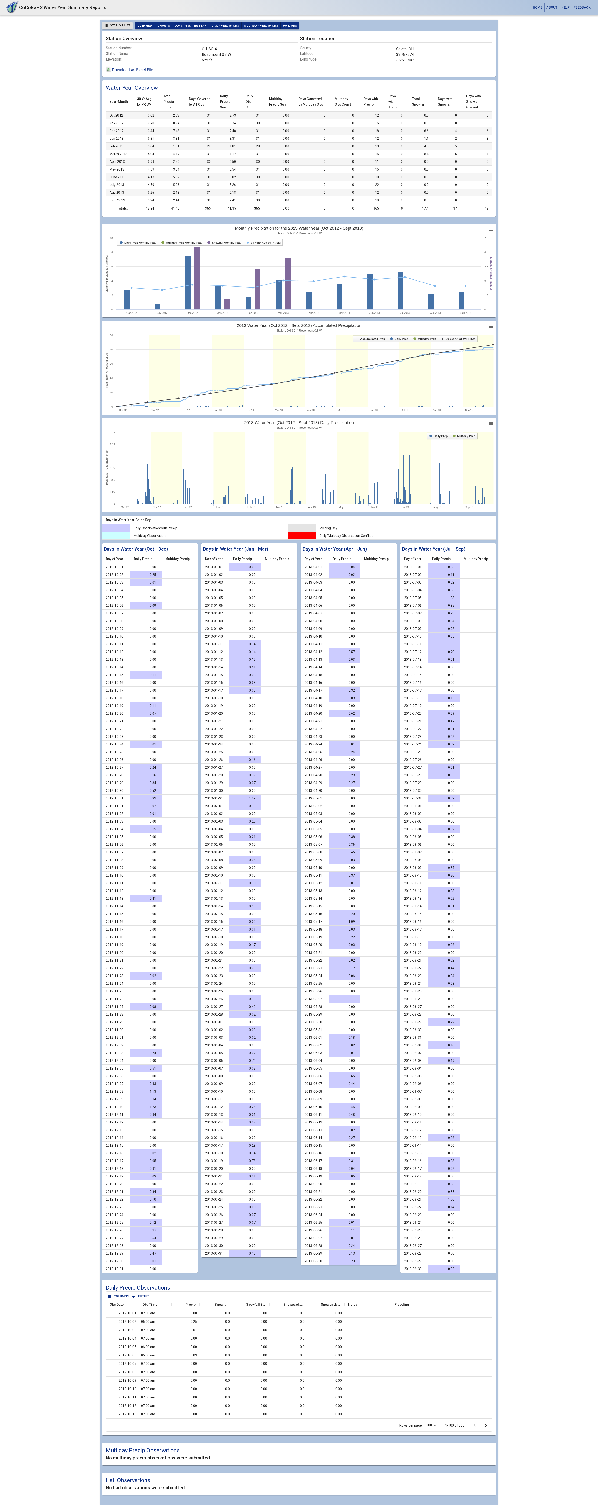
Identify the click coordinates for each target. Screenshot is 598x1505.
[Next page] (485, 1425)
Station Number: (119, 48)
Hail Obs (290, 25)
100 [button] (429, 1425)
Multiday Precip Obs (261, 25)
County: (306, 48)
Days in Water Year (190, 25)
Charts (163, 25)
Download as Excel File (132, 69)
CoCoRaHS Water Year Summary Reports (62, 7)
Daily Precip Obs (225, 25)
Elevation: (114, 59)
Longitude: (308, 59)
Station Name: (117, 54)
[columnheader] (122, 1304)
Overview (145, 25)
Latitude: (307, 54)
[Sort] (126, 1305)
